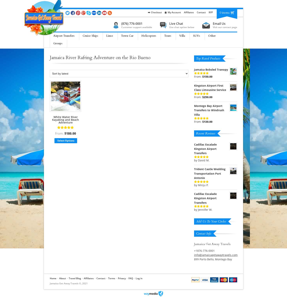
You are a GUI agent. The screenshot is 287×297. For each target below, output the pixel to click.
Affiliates (189, 12)
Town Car (127, 36)
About (62, 278)
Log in (139, 278)
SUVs (196, 36)
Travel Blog (75, 278)
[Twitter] (68, 13)
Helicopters (148, 36)
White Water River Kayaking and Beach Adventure (65, 119)
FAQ (130, 278)
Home (53, 278)
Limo (109, 36)
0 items (225, 13)
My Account (174, 12)
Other (212, 36)
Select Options (65, 140)
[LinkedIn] (99, 13)
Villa (182, 36)
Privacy (122, 278)
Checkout (156, 12)
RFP (211, 12)
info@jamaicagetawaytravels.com (216, 255)
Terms (111, 278)
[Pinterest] (78, 13)
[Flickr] (94, 13)
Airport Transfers (64, 36)
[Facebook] (73, 13)
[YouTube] (105, 13)
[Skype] (89, 13)
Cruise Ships (90, 36)
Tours (167, 36)
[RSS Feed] (110, 13)
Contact (201, 12)
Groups (57, 43)
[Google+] (83, 13)
